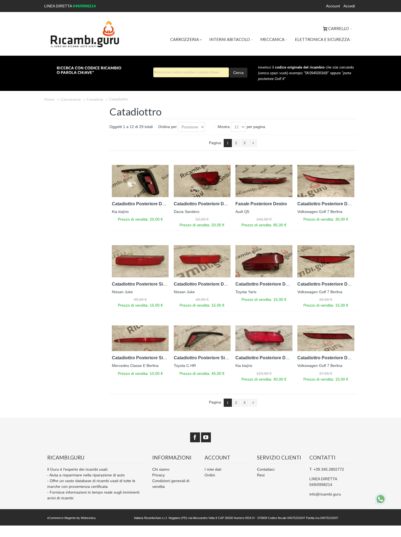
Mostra (224, 126)
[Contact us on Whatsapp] (380, 499)
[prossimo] (253, 143)
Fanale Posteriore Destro (261, 203)
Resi (261, 475)
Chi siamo (160, 469)
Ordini (210, 475)
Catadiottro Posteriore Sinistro (143, 284)
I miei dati (213, 469)
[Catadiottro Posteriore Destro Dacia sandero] (202, 181)
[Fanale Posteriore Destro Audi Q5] (263, 181)
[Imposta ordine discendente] (210, 127)
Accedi (349, 6)
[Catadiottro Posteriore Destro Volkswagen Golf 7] (325, 181)
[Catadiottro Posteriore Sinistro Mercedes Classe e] (140, 338)
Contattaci (265, 469)
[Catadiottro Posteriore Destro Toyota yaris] (263, 261)
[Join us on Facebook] (195, 437)
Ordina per (167, 126)
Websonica (88, 518)
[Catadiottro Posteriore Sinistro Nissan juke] (140, 261)
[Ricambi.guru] (85, 34)
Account (333, 6)
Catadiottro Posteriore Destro (142, 203)
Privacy (158, 475)
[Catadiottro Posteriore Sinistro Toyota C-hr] (202, 338)
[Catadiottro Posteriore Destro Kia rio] (140, 181)
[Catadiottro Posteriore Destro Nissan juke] (202, 261)
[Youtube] (206, 437)
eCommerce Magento (61, 518)
